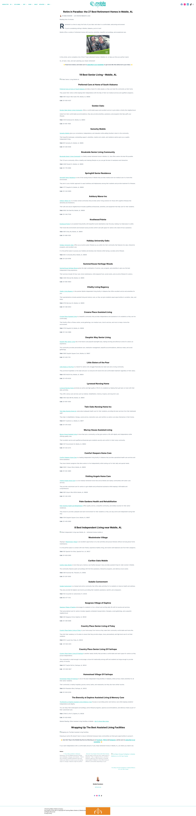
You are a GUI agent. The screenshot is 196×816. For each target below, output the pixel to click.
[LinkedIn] (188, 4)
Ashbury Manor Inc (65, 200)
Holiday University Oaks (67, 245)
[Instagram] (185, 4)
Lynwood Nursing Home (67, 388)
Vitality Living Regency (66, 291)
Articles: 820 (98, 787)
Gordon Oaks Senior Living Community (71, 110)
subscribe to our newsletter (95, 64)
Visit (24, 4)
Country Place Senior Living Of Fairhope (71, 653)
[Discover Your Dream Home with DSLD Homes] (98, 757)
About (36, 4)
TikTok (105, 740)
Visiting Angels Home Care (67, 480)
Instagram (113, 740)
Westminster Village (71, 542)
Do (10, 4)
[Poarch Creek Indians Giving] (98, 811)
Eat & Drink (17, 4)
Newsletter (5, 4)
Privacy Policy (48, 813)
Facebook (99, 740)
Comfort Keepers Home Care (68, 457)
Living (29, 4)
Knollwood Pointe (65, 224)
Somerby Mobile (64, 133)
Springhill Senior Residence (67, 177)
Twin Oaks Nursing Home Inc (68, 411)
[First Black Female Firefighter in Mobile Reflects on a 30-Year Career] (123, 760)
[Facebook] (182, 4)
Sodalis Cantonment (65, 586)
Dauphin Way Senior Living (67, 341)
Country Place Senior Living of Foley (70, 630)
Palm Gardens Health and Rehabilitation (71, 506)
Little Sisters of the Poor (67, 367)
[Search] (193, 4)
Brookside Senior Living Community (70, 156)
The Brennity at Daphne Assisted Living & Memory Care (76, 702)
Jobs (48, 4)
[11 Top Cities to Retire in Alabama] (73, 757)
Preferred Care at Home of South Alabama (72, 89)
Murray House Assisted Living (68, 434)
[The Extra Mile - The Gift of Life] (98, 44)
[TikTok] (191, 4)
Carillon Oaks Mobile (66, 565)
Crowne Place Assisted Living (68, 316)
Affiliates (41, 4)
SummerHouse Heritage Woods (69, 268)
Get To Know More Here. (102, 721)
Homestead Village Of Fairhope (69, 678)
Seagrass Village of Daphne (68, 607)
